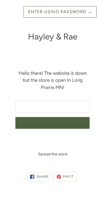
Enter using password (60, 11)
